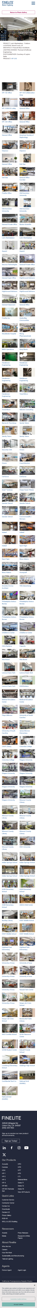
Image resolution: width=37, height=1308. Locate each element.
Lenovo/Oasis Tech (8, 673)
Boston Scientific (25, 224)
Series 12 (21, 1186)
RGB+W (5, 1218)
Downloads (6, 1209)
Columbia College (26, 746)
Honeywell (23, 572)
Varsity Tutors (24, 423)
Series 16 (21, 1189)
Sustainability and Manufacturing (13, 1256)
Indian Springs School (9, 862)
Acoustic (5, 1164)
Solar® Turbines (7, 490)
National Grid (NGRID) (24, 1082)
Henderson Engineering (6, 364)
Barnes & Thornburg (9, 423)
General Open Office (9, 278)
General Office (24, 108)
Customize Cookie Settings (18, 1299)
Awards (4, 1233)
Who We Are (6, 1246)
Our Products (9, 1160)
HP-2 (3, 1176)
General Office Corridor (24, 178)
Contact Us (6, 1206)
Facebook (11, 1147)
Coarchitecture (25, 463)
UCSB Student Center (9, 1050)
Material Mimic (22, 1180)
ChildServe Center (8, 632)
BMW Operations (8, 349)
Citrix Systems (7, 646)
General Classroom (8, 305)
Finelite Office (6, 193)
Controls (5, 1167)
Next (35, 32)
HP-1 (3, 1173)
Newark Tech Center (26, 989)
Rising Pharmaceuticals (25, 334)
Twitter (4, 1154)
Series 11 (21, 1183)
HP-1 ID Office (7, 93)
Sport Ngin (23, 545)
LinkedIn (4, 1147)
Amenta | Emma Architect (7, 587)
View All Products (24, 1192)
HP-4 (4, 1183)
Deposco (5, 151)
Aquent (4, 251)
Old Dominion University (24, 194)
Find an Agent (6, 1270)
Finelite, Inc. (6, 318)
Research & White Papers (24, 1237)
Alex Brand (5, 659)
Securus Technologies (9, 264)
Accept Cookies (18, 1304)
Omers (22, 450)
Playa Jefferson (7, 715)
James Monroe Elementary (25, 732)
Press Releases (23, 1233)
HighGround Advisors (27, 278)
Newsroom (8, 1228)
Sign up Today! (11, 1141)
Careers (4, 1249)
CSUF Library (6, 746)
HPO (19, 1164)
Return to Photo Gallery (18, 12)
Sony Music (24, 349)
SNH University (25, 847)
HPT (19, 1170)
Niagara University (26, 760)
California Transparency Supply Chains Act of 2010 (17, 1282)
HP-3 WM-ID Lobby (9, 108)
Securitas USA (7, 450)
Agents (5, 1266)
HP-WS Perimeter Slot (8, 1190)
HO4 (3, 1170)
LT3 (19, 1176)
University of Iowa (8, 963)
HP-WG (4, 1186)
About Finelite (9, 1242)
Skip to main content (7, 5)
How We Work (7, 1253)
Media (4, 1236)
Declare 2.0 (6, 1212)
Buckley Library (7, 920)
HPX (19, 1173)
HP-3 (4, 1180)
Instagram (19, 1147)
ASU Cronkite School (9, 1034)
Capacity (23, 646)
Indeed (4, 532)
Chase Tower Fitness (27, 490)
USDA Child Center (26, 905)
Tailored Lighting (7, 1259)
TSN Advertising (25, 586)
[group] (18, 38)
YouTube (26, 1147)
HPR (19, 1167)
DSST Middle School (27, 920)
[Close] (34, 1285)
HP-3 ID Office (7, 122)
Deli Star (23, 164)
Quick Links (8, 1196)
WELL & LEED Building (9, 1221)
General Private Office (9, 224)
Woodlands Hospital (9, 333)
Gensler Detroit (7, 503)
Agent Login (22, 1270)
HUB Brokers (24, 686)
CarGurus (5, 476)
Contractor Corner (8, 1203)
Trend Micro (24, 394)
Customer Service (8, 1200)
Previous (2, 32)
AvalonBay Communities (24, 319)
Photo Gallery (6, 1215)
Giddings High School (27, 1065)
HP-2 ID (14, 58)
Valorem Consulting (26, 409)
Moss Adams (24, 559)
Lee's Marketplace (8, 238)
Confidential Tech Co (9, 1081)
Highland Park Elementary (7, 948)
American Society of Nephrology (27, 136)
